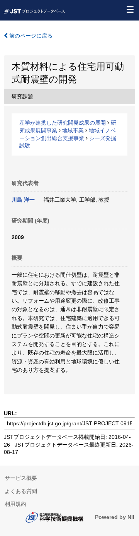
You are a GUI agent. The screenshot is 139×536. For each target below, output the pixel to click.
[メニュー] (129, 9)
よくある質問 (21, 491)
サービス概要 (21, 478)
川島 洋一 (23, 200)
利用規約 (15, 504)
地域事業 (73, 130)
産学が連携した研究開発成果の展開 (62, 123)
